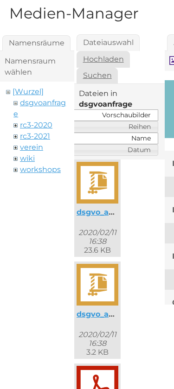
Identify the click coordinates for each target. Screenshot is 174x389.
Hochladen (103, 59)
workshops (40, 169)
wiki (27, 158)
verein (31, 147)
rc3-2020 (36, 125)
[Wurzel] (28, 91)
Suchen (97, 75)
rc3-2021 (35, 136)
